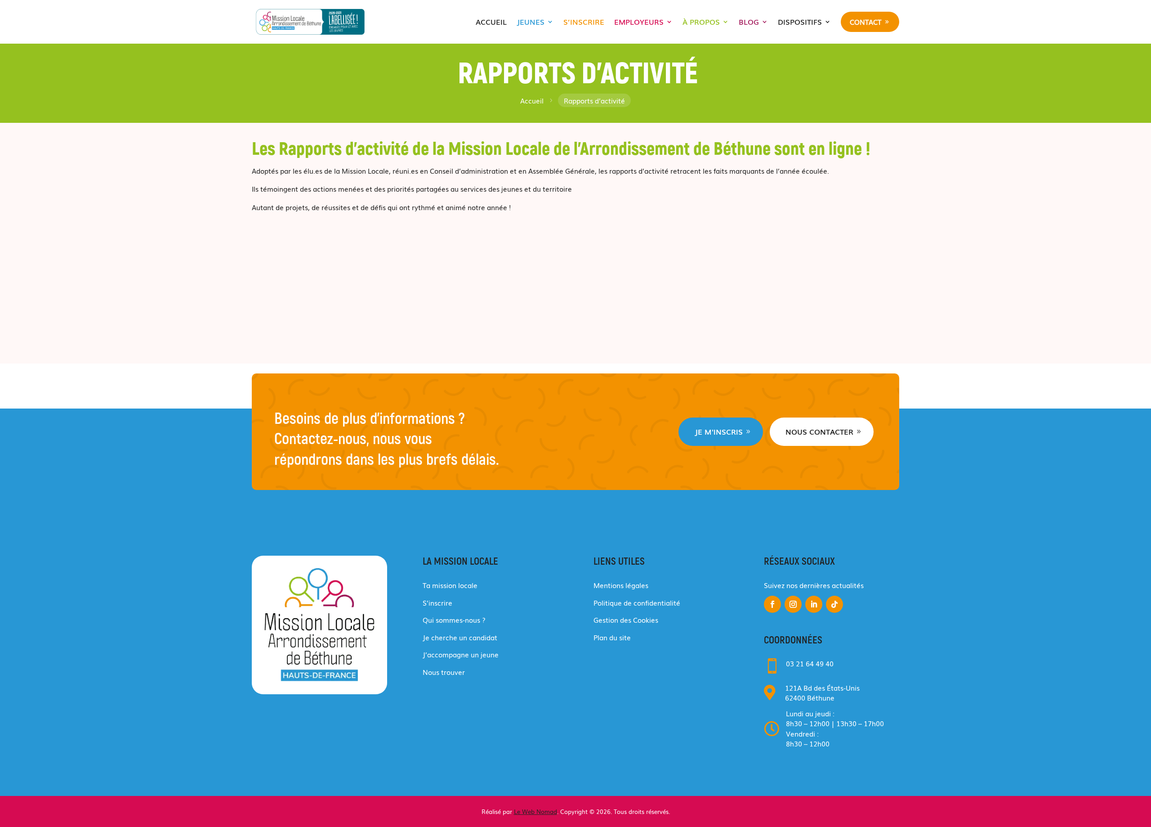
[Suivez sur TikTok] (834, 604)
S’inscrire (583, 21)
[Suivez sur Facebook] (772, 604)
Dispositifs (800, 21)
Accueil (491, 21)
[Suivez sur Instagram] (793, 604)
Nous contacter (819, 431)
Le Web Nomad (535, 811)
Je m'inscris (718, 431)
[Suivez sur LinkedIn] (813, 604)
